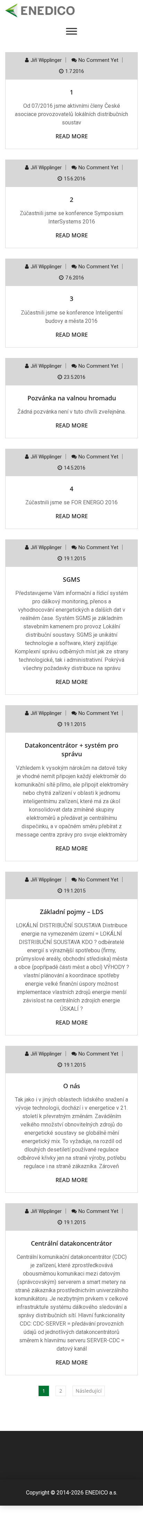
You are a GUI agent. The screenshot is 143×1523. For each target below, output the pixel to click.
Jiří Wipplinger (46, 60)
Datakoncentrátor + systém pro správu (71, 749)
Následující (89, 1390)
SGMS (71, 579)
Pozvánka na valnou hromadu (71, 398)
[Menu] (71, 31)
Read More (72, 136)
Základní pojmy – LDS (71, 911)
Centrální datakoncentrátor (71, 1243)
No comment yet (98, 60)
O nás (71, 1086)
